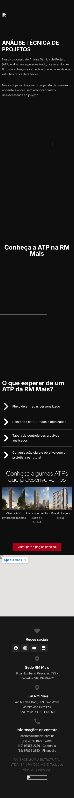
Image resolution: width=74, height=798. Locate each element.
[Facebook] (16, 648)
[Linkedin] (43, 648)
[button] (37, 547)
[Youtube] (34, 648)
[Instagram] (25, 648)
